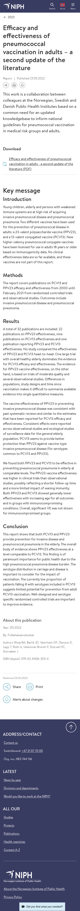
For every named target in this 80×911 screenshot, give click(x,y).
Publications (12, 833)
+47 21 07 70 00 (32, 751)
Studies (8, 817)
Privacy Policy (13, 897)
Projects (9, 825)
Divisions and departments (21, 788)
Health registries (14, 842)
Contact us (11, 743)
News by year (12, 780)
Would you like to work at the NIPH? (27, 796)
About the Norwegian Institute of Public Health (34, 889)
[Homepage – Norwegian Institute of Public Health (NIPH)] (13, 6)
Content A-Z (12, 850)
